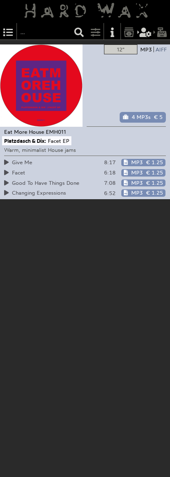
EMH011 (56, 131)
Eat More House (24, 131)
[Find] (79, 31)
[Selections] (8, 31)
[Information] (112, 31)
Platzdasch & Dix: (25, 140)
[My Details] (145, 31)
